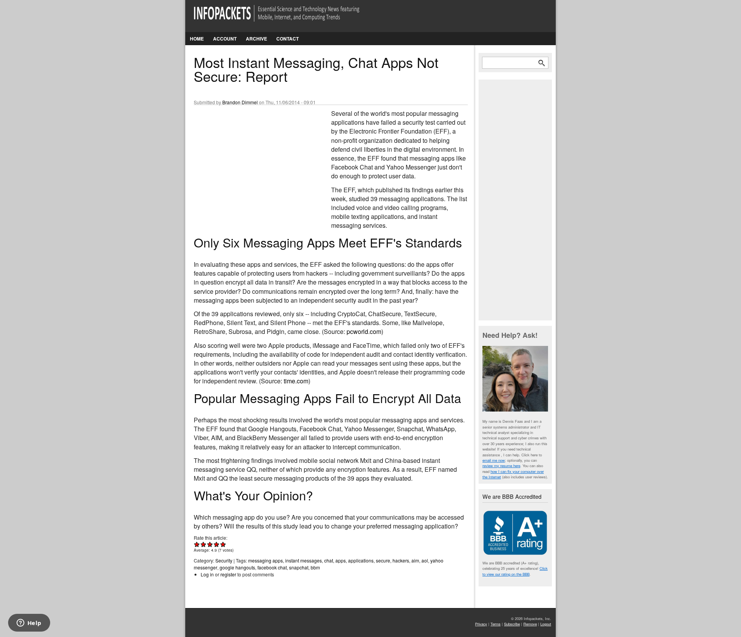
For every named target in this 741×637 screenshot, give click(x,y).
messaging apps (265, 560)
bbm (315, 567)
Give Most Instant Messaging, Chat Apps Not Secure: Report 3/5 (210, 544)
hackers (400, 560)
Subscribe (512, 624)
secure (383, 560)
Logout (545, 624)
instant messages (303, 560)
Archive (256, 38)
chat (328, 560)
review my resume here (501, 465)
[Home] (287, 18)
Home (197, 38)
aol (424, 560)
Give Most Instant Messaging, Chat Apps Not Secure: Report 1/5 (197, 544)
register (228, 574)
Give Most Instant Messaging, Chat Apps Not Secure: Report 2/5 (203, 544)
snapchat (298, 567)
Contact (287, 38)
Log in (207, 574)
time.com (296, 380)
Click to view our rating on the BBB (515, 571)
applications (361, 560)
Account (225, 38)
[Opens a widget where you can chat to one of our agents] (29, 623)
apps (340, 560)
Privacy (481, 624)
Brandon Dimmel (240, 102)
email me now (493, 460)
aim (415, 560)
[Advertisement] (252, 160)
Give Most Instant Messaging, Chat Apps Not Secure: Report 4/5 (216, 544)
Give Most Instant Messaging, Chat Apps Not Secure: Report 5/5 (223, 544)
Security (223, 560)
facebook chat (272, 567)
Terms (496, 624)
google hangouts (237, 567)
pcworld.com (364, 331)
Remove (530, 624)
